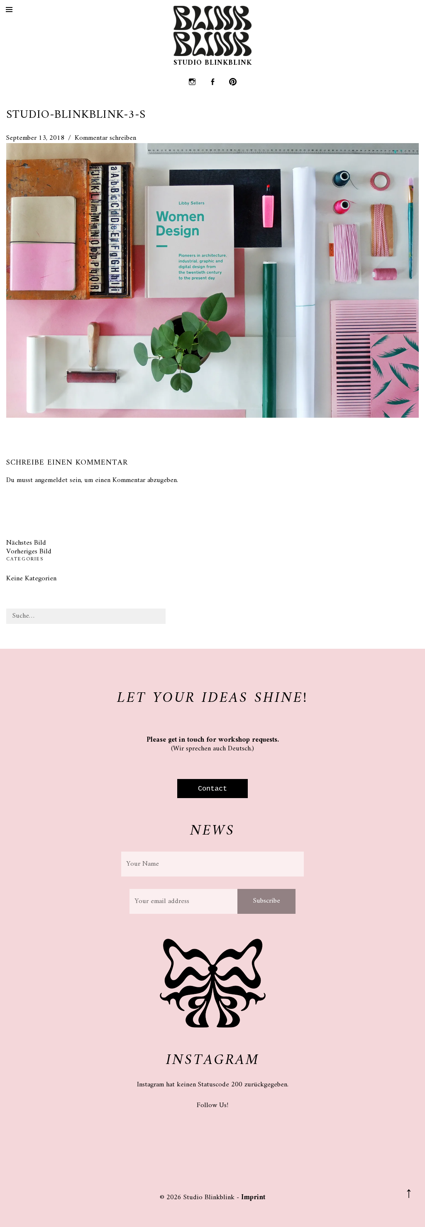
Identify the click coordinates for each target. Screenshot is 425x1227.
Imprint (253, 1197)
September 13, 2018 (35, 138)
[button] (212, 280)
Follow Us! (212, 1105)
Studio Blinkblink (212, 63)
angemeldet (51, 480)
